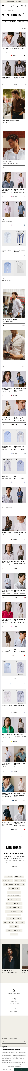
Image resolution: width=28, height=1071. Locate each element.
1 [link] (6, 836)
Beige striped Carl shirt (9, 362)
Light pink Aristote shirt (19, 191)
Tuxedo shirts (8, 922)
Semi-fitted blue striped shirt (19, 419)
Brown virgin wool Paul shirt (7, 79)
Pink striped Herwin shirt (7, 220)
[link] (14, 1)
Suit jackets (20, 922)
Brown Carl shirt (6, 533)
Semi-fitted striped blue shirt (20, 249)
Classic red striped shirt (7, 707)
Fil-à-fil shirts (14, 896)
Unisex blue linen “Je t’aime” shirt (7, 191)
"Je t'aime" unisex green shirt (7, 736)
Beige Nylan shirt (20, 736)
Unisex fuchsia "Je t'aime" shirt (7, 621)
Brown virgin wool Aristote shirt (19, 50)
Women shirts (19, 876)
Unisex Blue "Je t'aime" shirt (19, 650)
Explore (4, 1020)
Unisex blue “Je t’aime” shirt (7, 505)
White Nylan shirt (10, 162)
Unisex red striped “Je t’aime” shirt (7, 390)
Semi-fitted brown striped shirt (19, 79)
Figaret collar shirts (13, 903)
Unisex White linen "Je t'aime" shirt (19, 824)
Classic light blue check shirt (7, 448)
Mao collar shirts (14, 915)
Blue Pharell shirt (19, 505)
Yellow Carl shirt (6, 418)
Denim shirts (8, 884)
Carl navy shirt (7, 824)
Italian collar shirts (14, 907)
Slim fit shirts (9, 21)
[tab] (7, 46)
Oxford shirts (7, 880)
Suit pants (14, 926)
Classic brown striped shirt (10, 320)
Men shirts (8, 876)
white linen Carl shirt (20, 795)
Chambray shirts (20, 880)
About (3, 1028)
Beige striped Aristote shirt (20, 621)
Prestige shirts (14, 888)
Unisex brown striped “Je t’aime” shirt (7, 563)
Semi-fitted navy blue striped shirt (7, 477)
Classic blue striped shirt (19, 678)
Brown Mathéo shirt (7, 650)
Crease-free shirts (14, 892)
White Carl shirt (19, 278)
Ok (24, 1041)
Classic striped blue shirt (7, 249)
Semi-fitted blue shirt (7, 678)
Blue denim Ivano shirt (20, 390)
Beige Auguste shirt (19, 562)
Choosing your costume (13, 930)
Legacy (3, 1033)
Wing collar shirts (14, 899)
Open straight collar (14, 918)
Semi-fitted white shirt (20, 534)
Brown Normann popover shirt (11, 121)
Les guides (14, 934)
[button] (2, 5)
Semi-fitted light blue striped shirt (7, 592)
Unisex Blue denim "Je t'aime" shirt (7, 795)
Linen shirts (19, 884)
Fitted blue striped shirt (19, 448)
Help (3, 1024)
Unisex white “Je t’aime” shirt (20, 592)
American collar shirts (14, 911)
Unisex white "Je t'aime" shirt (7, 50)
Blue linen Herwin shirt (20, 219)
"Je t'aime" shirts (8, 970)
